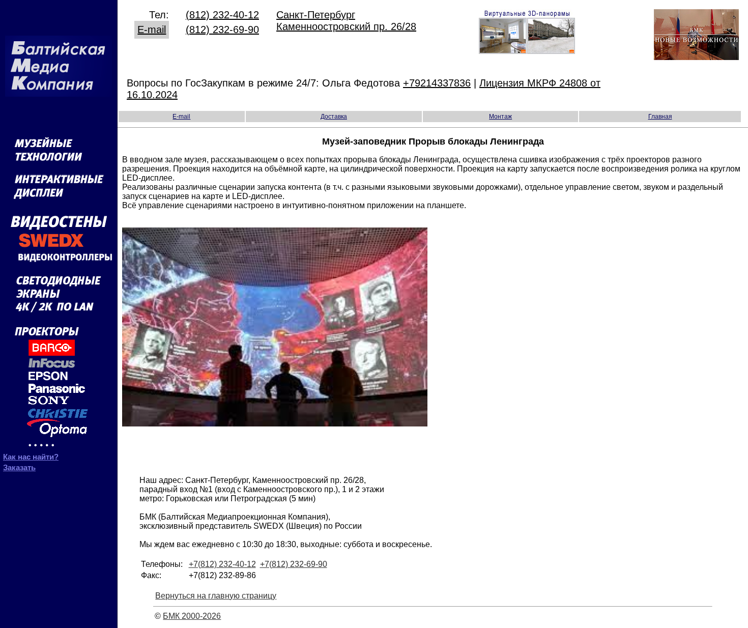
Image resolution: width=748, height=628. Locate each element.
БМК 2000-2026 (192, 616)
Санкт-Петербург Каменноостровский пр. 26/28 (346, 20)
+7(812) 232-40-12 (222, 564)
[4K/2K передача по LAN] (58, 310)
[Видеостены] (59, 227)
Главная (660, 116)
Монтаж (500, 116)
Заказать (19, 467)
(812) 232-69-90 (222, 29)
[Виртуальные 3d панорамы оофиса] (527, 50)
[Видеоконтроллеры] (58, 263)
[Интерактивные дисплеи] (59, 201)
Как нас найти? (31, 456)
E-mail (151, 29)
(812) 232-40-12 (222, 14)
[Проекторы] (52, 446)
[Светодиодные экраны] (58, 298)
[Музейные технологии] (58, 165)
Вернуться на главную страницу (215, 595)
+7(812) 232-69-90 (293, 564)
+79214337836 (437, 83)
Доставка (334, 116)
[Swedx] (58, 246)
